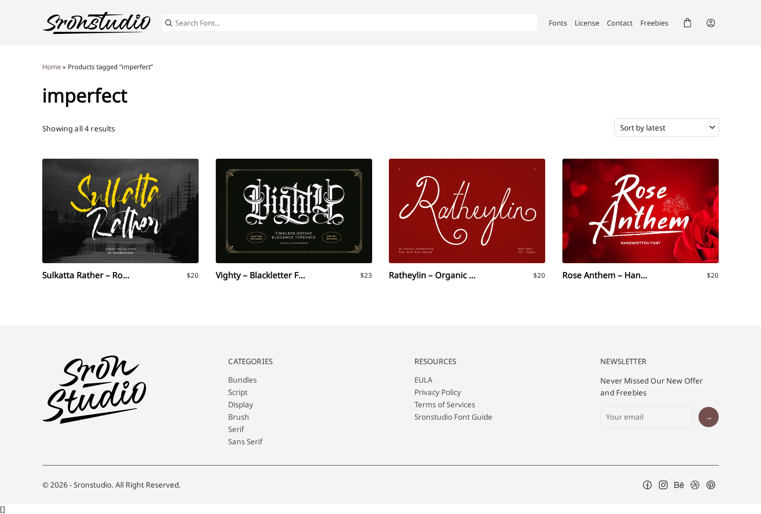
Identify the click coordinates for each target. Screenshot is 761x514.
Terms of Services (444, 404)
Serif (236, 429)
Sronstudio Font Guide (453, 417)
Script (238, 392)
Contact (620, 23)
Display (240, 404)
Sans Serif (245, 441)
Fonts (558, 23)
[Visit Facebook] (647, 485)
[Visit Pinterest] (711, 485)
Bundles (242, 380)
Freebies (654, 23)
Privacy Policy (437, 392)
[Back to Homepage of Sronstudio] (96, 22)
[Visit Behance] (679, 485)
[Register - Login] (711, 23)
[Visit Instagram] (663, 485)
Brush (238, 417)
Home (51, 66)
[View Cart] (687, 23)
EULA (423, 380)
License (587, 23)
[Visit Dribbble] (695, 485)
